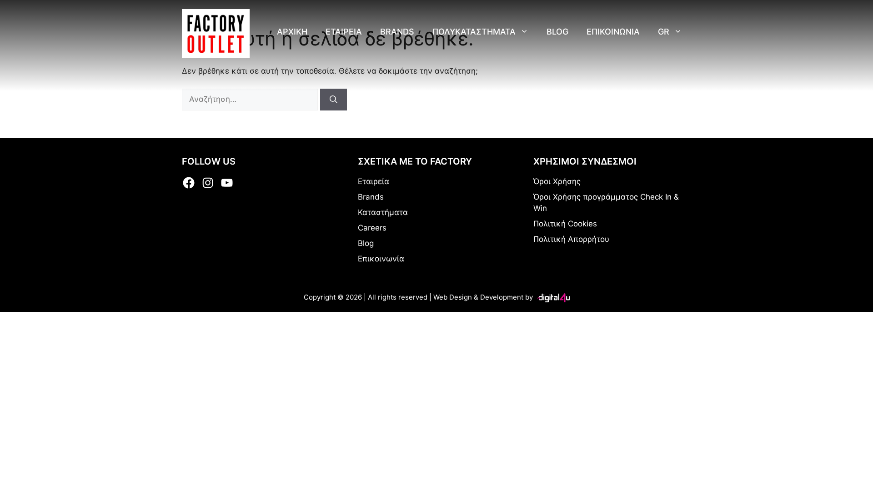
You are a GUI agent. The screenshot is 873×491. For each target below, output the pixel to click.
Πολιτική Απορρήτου (571, 239)
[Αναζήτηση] (333, 99)
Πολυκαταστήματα (474, 31)
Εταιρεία (344, 31)
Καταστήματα (383, 212)
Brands (397, 31)
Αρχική (292, 31)
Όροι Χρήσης (557, 181)
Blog (557, 31)
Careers (372, 227)
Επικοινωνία (613, 31)
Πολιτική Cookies (565, 223)
